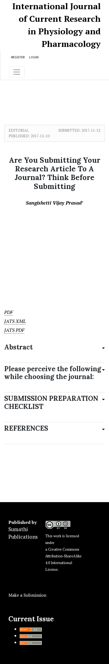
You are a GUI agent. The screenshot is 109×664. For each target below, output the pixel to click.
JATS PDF (14, 330)
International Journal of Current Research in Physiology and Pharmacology (56, 25)
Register (18, 57)
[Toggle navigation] (17, 72)
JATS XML (15, 321)
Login (34, 57)
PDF (8, 312)
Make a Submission (27, 595)
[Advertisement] (54, 250)
